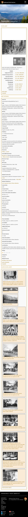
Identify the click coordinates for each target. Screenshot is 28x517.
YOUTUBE (12, 511)
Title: (3, 103)
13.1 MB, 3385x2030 (19, 72)
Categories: (4, 254)
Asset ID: (4, 99)
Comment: (4, 135)
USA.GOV (3, 509)
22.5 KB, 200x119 (18, 84)
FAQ (2, 505)
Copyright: (4, 139)
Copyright (4, 93)
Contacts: (4, 207)
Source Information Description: (9, 192)
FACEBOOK (4, 511)
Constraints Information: (7, 146)
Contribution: (5, 245)
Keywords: (4, 149)
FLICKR (3, 514)
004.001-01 (4, 155)
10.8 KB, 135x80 (18, 86)
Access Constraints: (6, 200)
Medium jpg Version (8, 78)
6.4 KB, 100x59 (18, 87)
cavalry (7, 151)
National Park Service (14, 498)
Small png (11, 89)
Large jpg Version (9, 76)
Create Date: (4, 185)
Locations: (4, 166)
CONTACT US (3, 507)
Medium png (10, 87)
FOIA (2, 500)
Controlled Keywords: (7, 153)
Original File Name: (6, 226)
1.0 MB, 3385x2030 (19, 74)
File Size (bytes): (5, 234)
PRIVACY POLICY (4, 499)
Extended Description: (7, 241)
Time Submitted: (5, 219)
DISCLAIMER (3, 503)
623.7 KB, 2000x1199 (19, 76)
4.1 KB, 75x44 (18, 89)
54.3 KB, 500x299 (18, 80)
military (4, 151)
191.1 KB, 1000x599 (19, 78)
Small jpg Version (9, 80)
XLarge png (10, 84)
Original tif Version (9, 72)
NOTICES (2, 501)
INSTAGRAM (13, 513)
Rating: (3, 250)
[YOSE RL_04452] (10, 287)
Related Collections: (6, 181)
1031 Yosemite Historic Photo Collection (10, 183)
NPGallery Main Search (7, 260)
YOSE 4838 (18, 179)
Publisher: (4, 131)
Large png (11, 86)
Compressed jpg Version (7, 74)
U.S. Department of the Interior (16, 499)
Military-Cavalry (6, 157)
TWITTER (4, 513)
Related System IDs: (6, 174)
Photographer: (5, 204)
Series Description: (6, 237)
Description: (4, 119)
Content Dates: (5, 189)
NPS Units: (4, 162)
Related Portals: (5, 258)
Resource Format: (6, 230)
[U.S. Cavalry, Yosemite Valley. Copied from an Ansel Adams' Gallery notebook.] (14, 398)
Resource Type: (5, 158)
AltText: (3, 111)
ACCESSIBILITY (3, 498)
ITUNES (12, 514)
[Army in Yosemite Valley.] (10, 294)
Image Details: (5, 128)
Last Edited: (4, 222)
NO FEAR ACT (3, 506)
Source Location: (5, 196)
